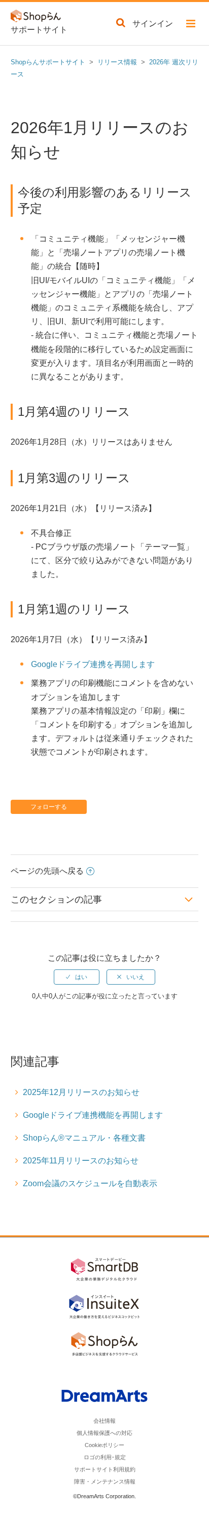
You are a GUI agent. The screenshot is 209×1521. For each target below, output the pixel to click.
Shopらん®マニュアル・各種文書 (84, 1138)
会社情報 (104, 1421)
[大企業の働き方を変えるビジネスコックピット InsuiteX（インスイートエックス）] (104, 1308)
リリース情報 (117, 62)
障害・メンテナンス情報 (104, 1481)
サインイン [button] (152, 23)
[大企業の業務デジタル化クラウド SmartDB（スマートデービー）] (104, 1271)
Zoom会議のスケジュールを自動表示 (90, 1183)
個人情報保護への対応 (104, 1433)
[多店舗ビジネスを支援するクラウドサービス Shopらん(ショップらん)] (104, 1345)
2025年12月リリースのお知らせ (81, 1092)
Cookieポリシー (104, 1445)
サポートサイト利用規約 (104, 1469)
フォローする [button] (48, 806)
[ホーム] (38, 18)
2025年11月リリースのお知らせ (80, 1160)
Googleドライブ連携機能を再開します (93, 1115)
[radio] (76, 977)
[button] (190, 25)
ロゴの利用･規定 (105, 1457)
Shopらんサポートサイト (48, 62)
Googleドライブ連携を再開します (93, 664)
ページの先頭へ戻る (47, 871)
